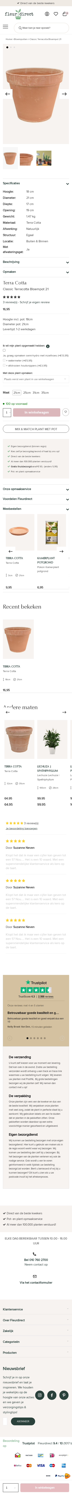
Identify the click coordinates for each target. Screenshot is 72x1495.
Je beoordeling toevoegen (21, 828)
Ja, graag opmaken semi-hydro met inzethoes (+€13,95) (35, 355)
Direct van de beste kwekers (37, 3)
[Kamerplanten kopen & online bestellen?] (19, 14)
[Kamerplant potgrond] (51, 532)
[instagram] (39, 1395)
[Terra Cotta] (20, 532)
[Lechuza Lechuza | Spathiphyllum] (52, 739)
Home (9, 39)
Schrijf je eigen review (35, 302)
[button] (7, 47)
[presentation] (7, 94)
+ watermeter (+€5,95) (19, 360)
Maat (6, 392)
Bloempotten (21, 39)
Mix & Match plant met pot (36, 429)
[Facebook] (51, 1395)
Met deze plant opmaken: (18, 373)
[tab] (36, 1310)
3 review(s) (10, 302)
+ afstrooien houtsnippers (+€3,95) (26, 365)
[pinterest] (64, 1395)
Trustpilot (28, 1443)
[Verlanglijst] (55, 14)
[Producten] (47, 14)
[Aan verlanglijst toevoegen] (65, 412)
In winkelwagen (45, 1487)
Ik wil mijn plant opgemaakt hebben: (24, 345)
